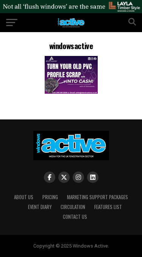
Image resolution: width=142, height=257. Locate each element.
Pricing (50, 197)
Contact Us (75, 216)
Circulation (73, 207)
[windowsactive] (71, 91)
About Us (23, 197)
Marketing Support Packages (97, 197)
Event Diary (39, 207)
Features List (108, 207)
